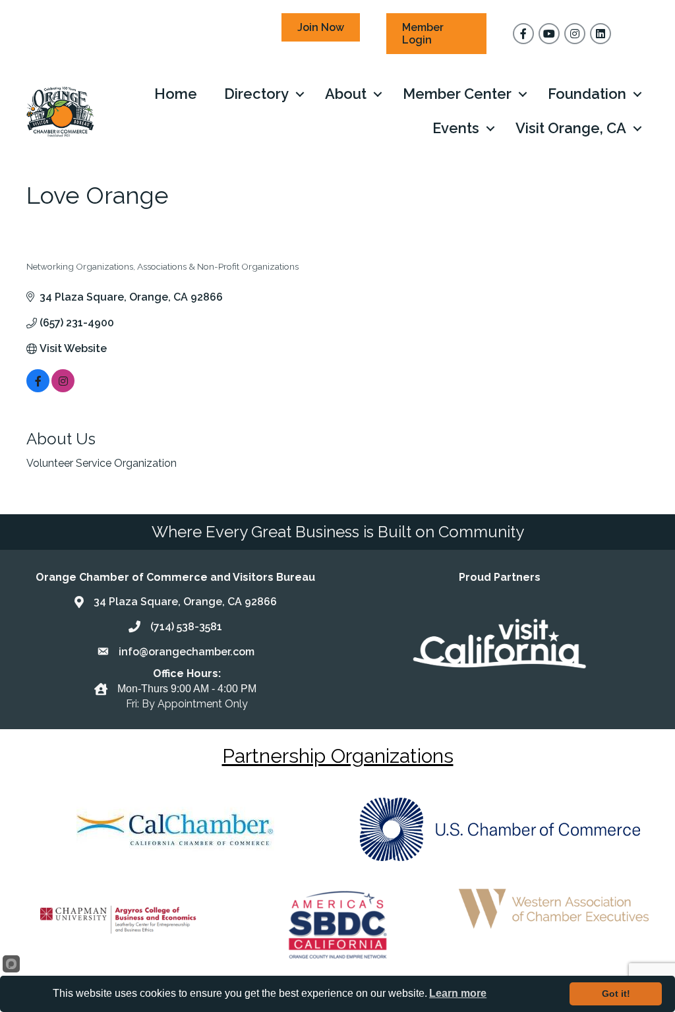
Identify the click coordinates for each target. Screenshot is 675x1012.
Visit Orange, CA (570, 127)
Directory (256, 93)
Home (175, 93)
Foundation (587, 93)
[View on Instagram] (62, 388)
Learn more (457, 993)
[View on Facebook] (37, 388)
